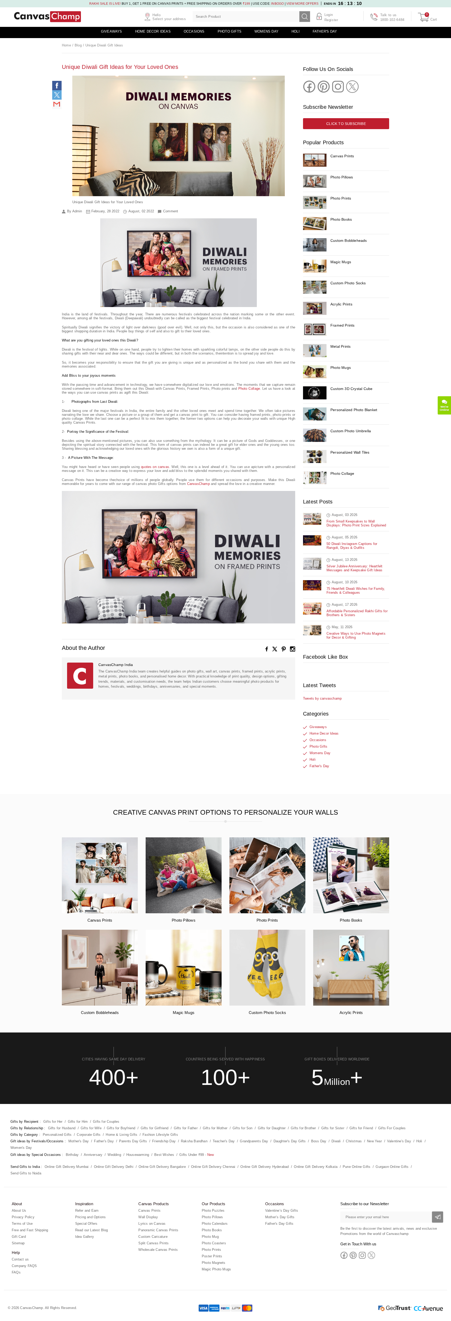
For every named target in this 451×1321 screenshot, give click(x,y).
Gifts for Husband (61, 1128)
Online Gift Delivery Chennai (213, 1167)
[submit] (304, 16)
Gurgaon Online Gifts (392, 1167)
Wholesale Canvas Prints (158, 1250)
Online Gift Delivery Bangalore (162, 1167)
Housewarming (137, 1155)
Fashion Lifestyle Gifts (160, 1135)
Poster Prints (212, 1256)
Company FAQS (24, 1266)
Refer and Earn (87, 1210)
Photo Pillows (341, 177)
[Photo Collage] (315, 477)
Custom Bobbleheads (348, 240)
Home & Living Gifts (121, 1135)
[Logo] (47, 16)
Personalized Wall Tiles (350, 452)
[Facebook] (266, 649)
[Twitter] (352, 86)
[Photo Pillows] (315, 181)
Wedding (114, 1155)
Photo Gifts (229, 31)
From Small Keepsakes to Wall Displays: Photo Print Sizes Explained (356, 523)
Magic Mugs (340, 262)
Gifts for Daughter (272, 1128)
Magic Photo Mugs (216, 1269)
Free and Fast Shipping (30, 1230)
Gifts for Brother (303, 1128)
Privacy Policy (23, 1217)
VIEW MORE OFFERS (302, 3)
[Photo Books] (315, 223)
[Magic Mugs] (315, 266)
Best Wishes (164, 1155)
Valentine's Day (399, 1141)
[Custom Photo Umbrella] (315, 435)
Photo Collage (342, 473)
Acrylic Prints (341, 304)
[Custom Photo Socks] (315, 287)
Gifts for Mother (215, 1128)
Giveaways (111, 31)
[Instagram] (292, 649)
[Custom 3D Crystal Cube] (315, 392)
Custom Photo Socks (348, 283)
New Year (374, 1141)
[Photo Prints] (315, 202)
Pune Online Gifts (356, 1167)
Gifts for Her (53, 1122)
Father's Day (325, 31)
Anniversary (93, 1155)
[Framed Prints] (315, 329)
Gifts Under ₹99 (191, 1155)
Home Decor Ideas (153, 31)
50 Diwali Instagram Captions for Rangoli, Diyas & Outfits (352, 546)
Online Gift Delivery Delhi (113, 1167)
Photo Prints (340, 198)
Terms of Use (22, 1224)
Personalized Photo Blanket (353, 410)
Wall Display (148, 1217)
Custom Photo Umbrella (350, 431)
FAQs (16, 1272)
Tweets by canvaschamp (322, 698)
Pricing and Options (90, 1217)
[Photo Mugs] (315, 371)
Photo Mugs (340, 367)
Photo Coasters (214, 1243)
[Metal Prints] (315, 350)
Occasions (194, 31)
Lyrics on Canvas (151, 1224)
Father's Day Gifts (279, 1224)
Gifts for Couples (106, 1122)
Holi (296, 31)
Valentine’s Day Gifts (281, 1210)
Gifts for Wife (91, 1128)
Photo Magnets (213, 1263)
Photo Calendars (215, 1224)
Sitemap (18, 1243)
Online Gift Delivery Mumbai (66, 1167)
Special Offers (86, 1224)
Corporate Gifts (88, 1135)
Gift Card (19, 1237)
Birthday (72, 1155)
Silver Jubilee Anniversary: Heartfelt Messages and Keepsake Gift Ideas (354, 568)
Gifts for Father (186, 1128)
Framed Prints (342, 325)
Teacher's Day (224, 1141)
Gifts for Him (78, 1122)
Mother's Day (78, 1141)
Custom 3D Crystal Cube (351, 389)
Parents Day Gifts (133, 1141)
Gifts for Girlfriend (155, 1128)
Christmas (354, 1141)
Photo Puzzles (213, 1210)
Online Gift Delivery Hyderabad (264, 1167)
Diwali (336, 1141)
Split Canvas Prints (153, 1243)
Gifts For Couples (392, 1128)
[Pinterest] (284, 649)
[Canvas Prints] (315, 160)
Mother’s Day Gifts (280, 1217)
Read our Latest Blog (91, 1230)
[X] (274, 649)
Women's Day (21, 1148)
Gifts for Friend (361, 1128)
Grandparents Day (254, 1141)
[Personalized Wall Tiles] (315, 456)
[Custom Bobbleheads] (315, 244)
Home (66, 45)
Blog (78, 45)
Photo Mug (210, 1237)
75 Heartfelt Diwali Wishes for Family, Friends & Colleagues (356, 591)
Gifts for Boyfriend (121, 1128)
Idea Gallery (84, 1237)
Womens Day (266, 31)
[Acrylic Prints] (315, 308)
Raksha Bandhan (194, 1141)
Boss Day (319, 1141)
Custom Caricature (152, 1237)
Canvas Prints (342, 156)
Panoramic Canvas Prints (158, 1230)
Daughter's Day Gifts (290, 1141)
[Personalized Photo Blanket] (315, 414)
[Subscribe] (437, 1217)
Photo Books (341, 219)
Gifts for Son (243, 1128)
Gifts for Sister (332, 1128)
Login (328, 15)
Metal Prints (340, 346)
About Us (19, 1210)
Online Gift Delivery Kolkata (315, 1167)
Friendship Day (164, 1141)
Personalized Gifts (57, 1135)
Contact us (20, 1259)
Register (331, 20)
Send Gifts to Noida (25, 1173)
